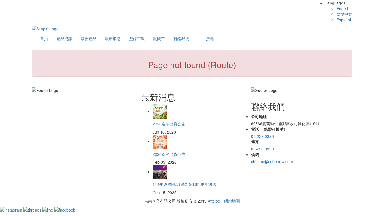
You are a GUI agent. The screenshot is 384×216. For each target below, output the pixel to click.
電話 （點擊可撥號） (269, 129)
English (342, 8)
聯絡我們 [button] (181, 38)
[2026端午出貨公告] (160, 111)
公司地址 (259, 116)
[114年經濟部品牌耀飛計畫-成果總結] (160, 171)
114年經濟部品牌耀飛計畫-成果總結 (184, 184)
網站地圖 (232, 201)
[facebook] (64, 209)
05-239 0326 (262, 136)
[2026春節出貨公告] (160, 141)
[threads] (32, 209)
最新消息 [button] (113, 38)
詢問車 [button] (159, 38)
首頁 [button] (44, 38)
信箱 (255, 154)
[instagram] (11, 209)
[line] (48, 209)
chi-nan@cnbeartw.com (272, 161)
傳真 (255, 142)
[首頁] (45, 28)
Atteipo (214, 201)
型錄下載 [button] (137, 38)
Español (343, 19)
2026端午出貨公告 (169, 124)
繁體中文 (344, 14)
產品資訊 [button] (64, 38)
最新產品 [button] (88, 38)
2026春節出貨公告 (169, 154)
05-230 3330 (262, 149)
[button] (210, 39)
